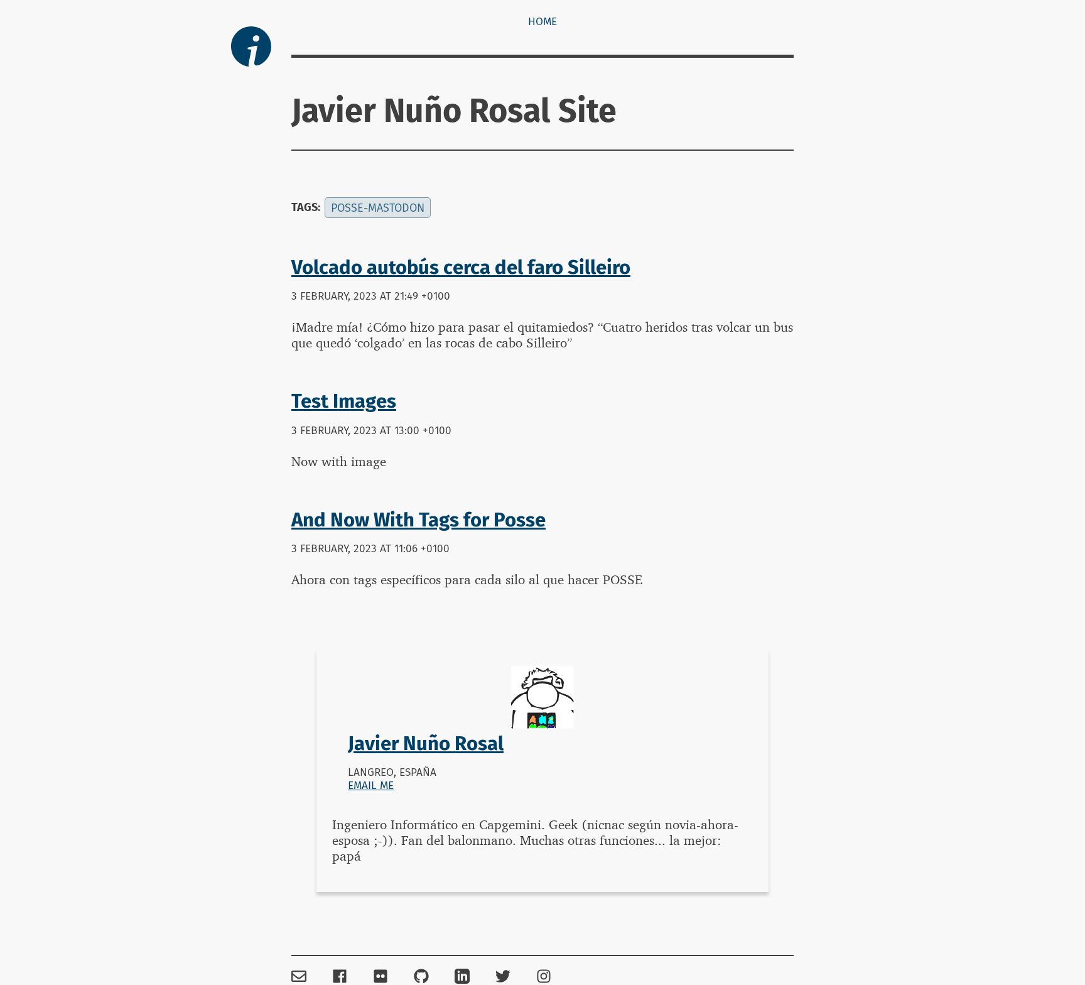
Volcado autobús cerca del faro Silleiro (460, 267)
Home (542, 21)
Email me (371, 785)
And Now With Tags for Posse (418, 519)
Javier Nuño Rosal (426, 743)
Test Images (343, 401)
